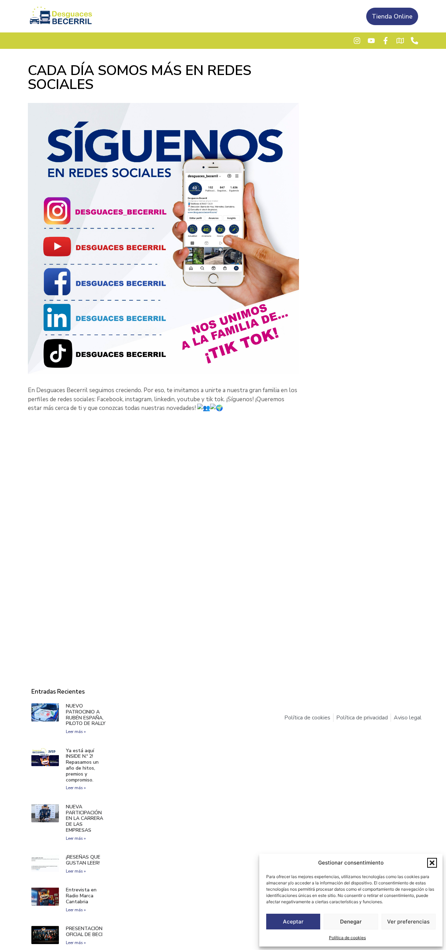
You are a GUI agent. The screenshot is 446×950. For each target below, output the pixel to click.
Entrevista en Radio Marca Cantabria (81, 896)
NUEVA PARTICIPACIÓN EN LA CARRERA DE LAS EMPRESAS (84, 818)
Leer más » (76, 731)
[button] (432, 862)
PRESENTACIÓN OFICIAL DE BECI (84, 931)
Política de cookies (347, 937)
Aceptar (293, 921)
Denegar (351, 921)
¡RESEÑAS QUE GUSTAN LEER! (83, 860)
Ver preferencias (408, 921)
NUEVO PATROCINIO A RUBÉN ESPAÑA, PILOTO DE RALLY (86, 715)
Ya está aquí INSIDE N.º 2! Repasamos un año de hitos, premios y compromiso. (82, 765)
